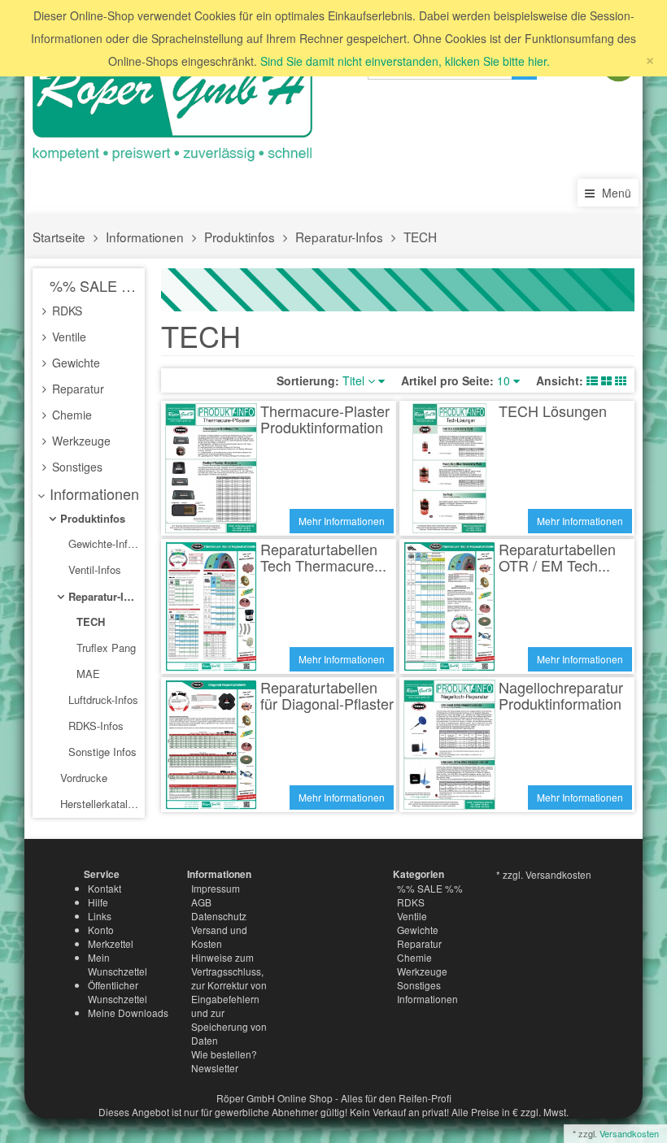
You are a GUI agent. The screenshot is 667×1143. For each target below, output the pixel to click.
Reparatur (76, 388)
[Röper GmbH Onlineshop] (179, 104)
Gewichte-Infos (102, 543)
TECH (420, 237)
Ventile (67, 336)
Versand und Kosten (219, 936)
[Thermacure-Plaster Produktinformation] (211, 468)
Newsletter (214, 1068)
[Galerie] (620, 380)
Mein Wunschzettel (117, 964)
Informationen (145, 237)
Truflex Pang (104, 647)
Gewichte (74, 362)
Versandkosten (629, 1133)
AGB (201, 902)
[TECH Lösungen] (449, 468)
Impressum (215, 888)
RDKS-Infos (94, 725)
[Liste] (592, 380)
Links (99, 916)
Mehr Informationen (342, 521)
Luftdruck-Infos (101, 699)
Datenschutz (218, 916)
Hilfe (98, 902)
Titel (355, 380)
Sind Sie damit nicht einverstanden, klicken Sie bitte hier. (405, 61)
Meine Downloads (128, 1012)
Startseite (59, 237)
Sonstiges (75, 467)
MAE (86, 673)
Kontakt (104, 888)
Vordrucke (82, 777)
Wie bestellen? (224, 1054)
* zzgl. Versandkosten (543, 874)
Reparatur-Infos (339, 237)
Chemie (70, 414)
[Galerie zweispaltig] (606, 380)
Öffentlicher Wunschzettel (117, 992)
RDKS (65, 310)
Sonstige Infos (101, 751)
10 (505, 380)
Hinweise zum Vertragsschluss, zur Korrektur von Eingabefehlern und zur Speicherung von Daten (229, 998)
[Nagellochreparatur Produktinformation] (449, 745)
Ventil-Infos (93, 569)
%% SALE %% (94, 285)
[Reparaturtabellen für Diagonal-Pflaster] (211, 745)
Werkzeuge (80, 440)
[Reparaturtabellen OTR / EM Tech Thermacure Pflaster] (449, 606)
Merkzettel (110, 943)
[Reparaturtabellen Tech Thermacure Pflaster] (211, 606)
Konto (101, 930)
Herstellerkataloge (99, 803)
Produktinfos (239, 237)
